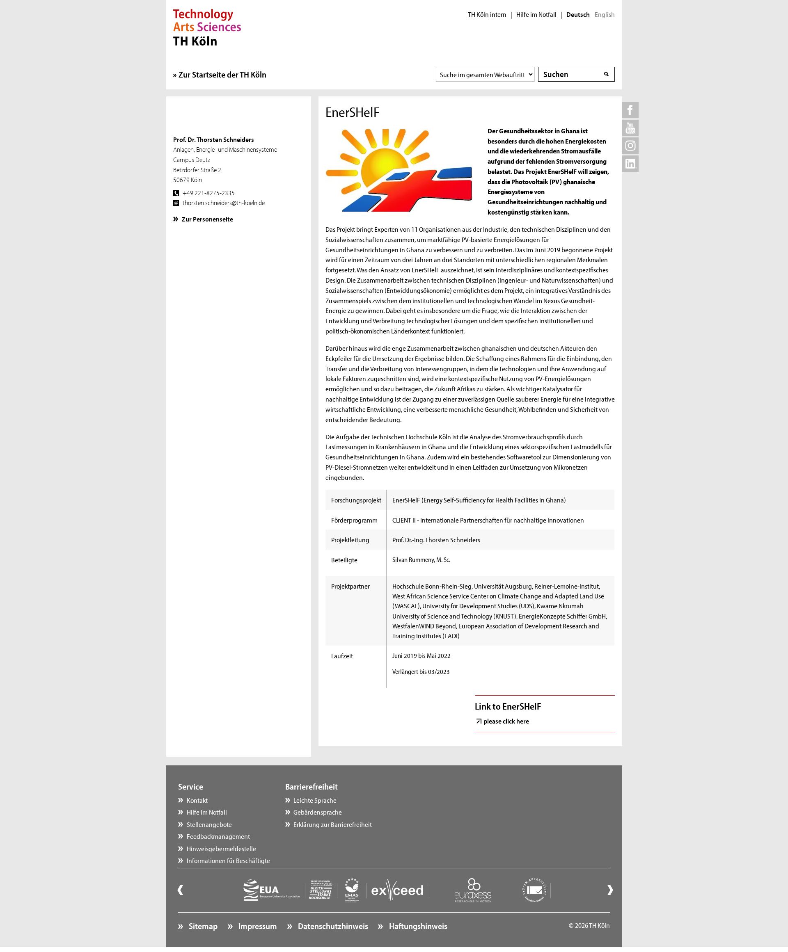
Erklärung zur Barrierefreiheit (332, 824)
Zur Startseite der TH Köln (222, 74)
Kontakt (197, 799)
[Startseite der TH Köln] (207, 26)
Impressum (257, 925)
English (605, 14)
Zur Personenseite (207, 218)
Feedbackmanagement (218, 835)
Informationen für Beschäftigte (228, 860)
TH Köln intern (487, 14)
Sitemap (202, 925)
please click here (506, 720)
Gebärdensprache (317, 811)
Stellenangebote (209, 824)
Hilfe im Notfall (536, 14)
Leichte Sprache (315, 799)
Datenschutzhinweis (332, 925)
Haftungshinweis (417, 925)
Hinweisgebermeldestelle (221, 848)
